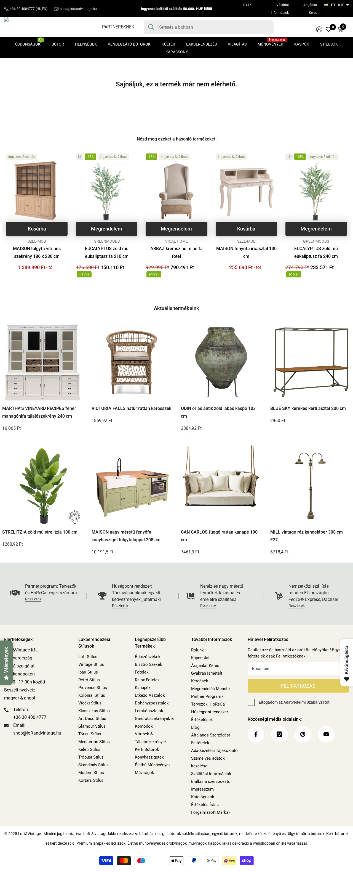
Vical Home (176, 241)
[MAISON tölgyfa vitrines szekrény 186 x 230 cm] (37, 191)
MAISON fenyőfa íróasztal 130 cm (246, 252)
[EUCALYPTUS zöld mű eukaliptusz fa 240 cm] (316, 191)
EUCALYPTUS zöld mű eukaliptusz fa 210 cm (107, 252)
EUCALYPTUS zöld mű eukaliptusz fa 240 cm (316, 252)
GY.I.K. (248, 5)
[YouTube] (326, 734)
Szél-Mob (37, 241)
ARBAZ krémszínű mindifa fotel (176, 252)
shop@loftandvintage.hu (78, 9)
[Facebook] (256, 734)
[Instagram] (279, 734)
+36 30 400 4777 (29, 717)
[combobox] (214, 27)
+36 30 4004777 (22, 9)
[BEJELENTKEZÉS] (319, 29)
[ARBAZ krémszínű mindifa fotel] (176, 191)
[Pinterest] (303, 734)
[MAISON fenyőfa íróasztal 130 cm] (246, 191)
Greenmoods (107, 241)
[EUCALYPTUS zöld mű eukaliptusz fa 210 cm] (106, 191)
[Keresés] (209, 27)
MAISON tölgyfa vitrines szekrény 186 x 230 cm (37, 252)
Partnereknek (118, 27)
